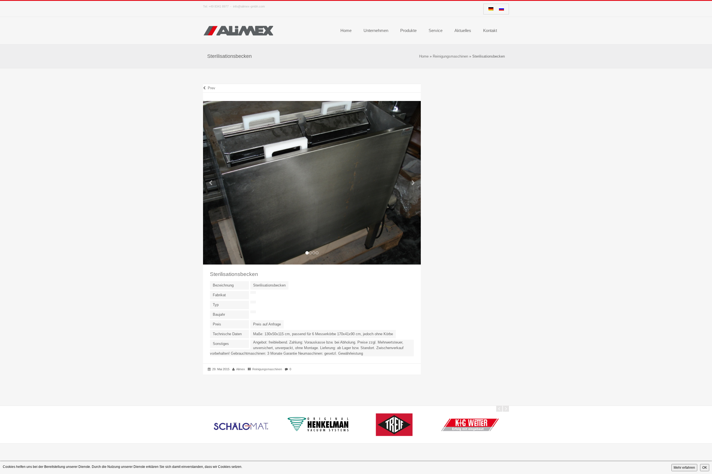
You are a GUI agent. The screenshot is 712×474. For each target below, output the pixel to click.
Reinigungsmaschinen (450, 56)
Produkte (408, 30)
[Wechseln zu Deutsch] (491, 9)
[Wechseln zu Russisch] (501, 9)
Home (346, 30)
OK (704, 468)
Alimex (240, 369)
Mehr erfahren (684, 468)
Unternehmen (376, 30)
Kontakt (490, 30)
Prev (210, 88)
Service (435, 30)
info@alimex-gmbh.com (249, 6)
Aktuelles (462, 30)
